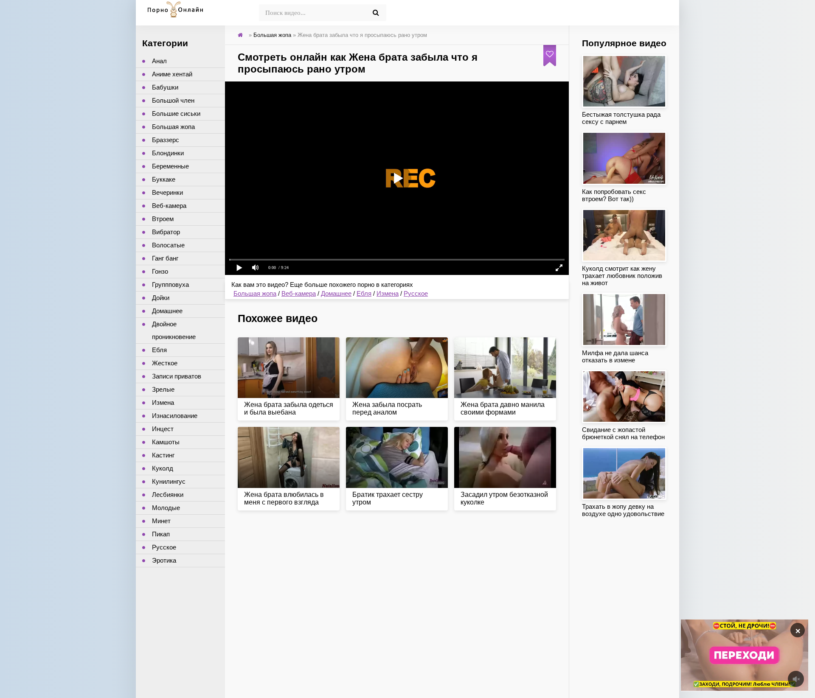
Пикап (161, 534)
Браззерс (165, 139)
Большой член (173, 100)
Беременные (170, 166)
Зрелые (163, 389)
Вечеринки (167, 192)
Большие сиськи (176, 113)
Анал (159, 60)
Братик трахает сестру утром (387, 498)
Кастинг (163, 455)
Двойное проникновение (174, 330)
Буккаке (163, 179)
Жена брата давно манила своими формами (503, 408)
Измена (388, 293)
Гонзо (160, 271)
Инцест (163, 428)
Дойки (160, 297)
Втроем (163, 218)
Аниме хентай (172, 74)
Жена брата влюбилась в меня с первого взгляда (284, 498)
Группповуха (170, 284)
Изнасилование (174, 415)
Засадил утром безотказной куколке (504, 498)
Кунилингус (168, 481)
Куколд (162, 468)
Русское (416, 293)
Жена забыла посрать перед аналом (387, 408)
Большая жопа (254, 293)
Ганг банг (165, 258)
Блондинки (168, 153)
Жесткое (164, 363)
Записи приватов (176, 376)
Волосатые (168, 245)
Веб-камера (298, 293)
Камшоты (166, 442)
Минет (161, 520)
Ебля (364, 293)
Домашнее (336, 293)
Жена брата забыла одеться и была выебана (288, 408)
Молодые (166, 507)
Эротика (164, 560)
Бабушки (165, 87)
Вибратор (166, 231)
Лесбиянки (167, 494)
